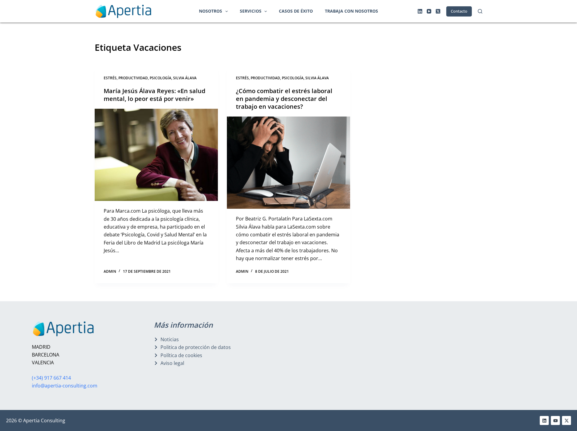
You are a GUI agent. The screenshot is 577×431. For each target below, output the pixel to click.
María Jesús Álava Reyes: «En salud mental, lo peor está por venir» (154, 95)
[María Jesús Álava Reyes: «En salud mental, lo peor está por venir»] (156, 155)
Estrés (110, 77)
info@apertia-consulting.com (64, 385)
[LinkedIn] (420, 11)
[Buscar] (480, 11)
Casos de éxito (296, 11)
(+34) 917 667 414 (51, 378)
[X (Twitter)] (438, 11)
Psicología (160, 77)
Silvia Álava (185, 77)
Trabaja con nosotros (351, 11)
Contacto (459, 11)
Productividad (133, 77)
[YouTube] (429, 11)
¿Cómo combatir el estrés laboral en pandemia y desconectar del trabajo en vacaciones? (284, 99)
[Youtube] (555, 420)
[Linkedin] (544, 420)
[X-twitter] (566, 420)
